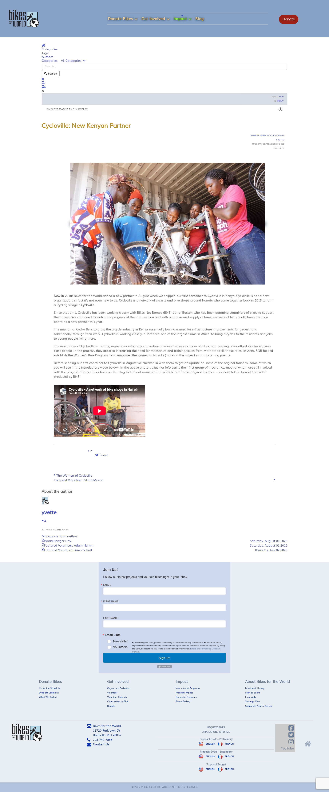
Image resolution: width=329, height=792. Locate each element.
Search (52, 73)
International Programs (188, 688)
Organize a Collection (118, 688)
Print (280, 101)
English (210, 743)
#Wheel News (258, 135)
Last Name (110, 618)
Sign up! (164, 658)
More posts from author (59, 536)
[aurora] (24, 18)
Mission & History (254, 688)
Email (107, 585)
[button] (164, 83)
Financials (250, 697)
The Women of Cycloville (74, 476)
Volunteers (120, 647)
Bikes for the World (157, 787)
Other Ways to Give (117, 701)
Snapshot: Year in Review (258, 706)
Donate (288, 19)
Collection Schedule (49, 688)
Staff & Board (252, 692)
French (229, 743)
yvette (280, 140)
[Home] (307, 743)
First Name (110, 601)
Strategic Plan (252, 701)
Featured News (275, 135)
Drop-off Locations (49, 692)
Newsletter (120, 641)
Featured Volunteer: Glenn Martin (78, 480)
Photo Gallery (183, 701)
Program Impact (184, 692)
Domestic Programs (186, 697)
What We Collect (48, 697)
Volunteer (112, 692)
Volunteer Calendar (117, 697)
